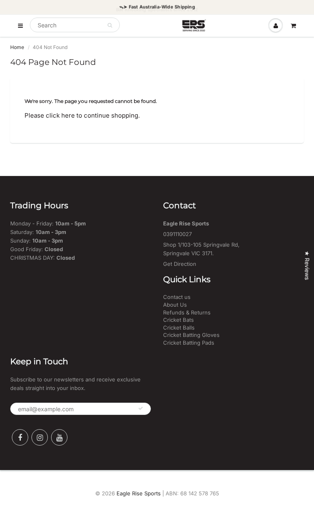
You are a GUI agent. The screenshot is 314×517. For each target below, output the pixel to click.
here (68, 115)
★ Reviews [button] (307, 265)
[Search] (109, 25)
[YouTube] (59, 437)
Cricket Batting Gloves (191, 335)
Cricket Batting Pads (188, 342)
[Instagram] (39, 437)
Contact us (177, 297)
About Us (175, 304)
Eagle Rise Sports (139, 493)
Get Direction (179, 264)
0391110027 (177, 234)
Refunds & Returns (187, 312)
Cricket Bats (178, 319)
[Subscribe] (141, 408)
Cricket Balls (179, 327)
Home (17, 47)
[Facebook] (20, 437)
